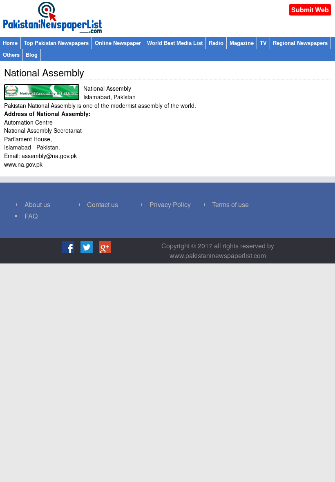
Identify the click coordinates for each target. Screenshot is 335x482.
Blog (32, 55)
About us (37, 204)
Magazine (242, 43)
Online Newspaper (118, 43)
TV (263, 43)
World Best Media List (175, 43)
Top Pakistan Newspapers (56, 43)
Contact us (102, 204)
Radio (216, 43)
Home (10, 43)
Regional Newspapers (300, 43)
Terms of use (230, 204)
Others (11, 55)
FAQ (31, 216)
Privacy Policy (170, 204)
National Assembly (44, 72)
